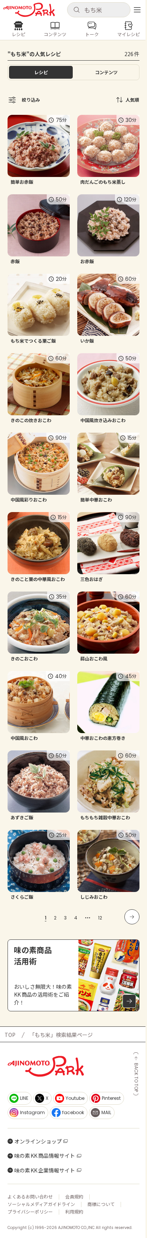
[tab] (106, 72)
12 (100, 918)
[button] (98, 9)
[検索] (76, 10)
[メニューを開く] (137, 10)
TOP (10, 1034)
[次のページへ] (131, 916)
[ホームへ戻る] (29, 10)
